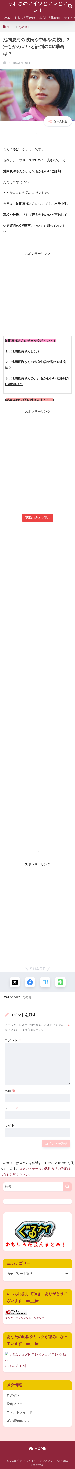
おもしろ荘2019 (25, 17)
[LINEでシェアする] (60, 982)
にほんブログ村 (16, 1366)
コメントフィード (19, 1412)
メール (11, 1108)
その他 (26, 997)
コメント (13, 1040)
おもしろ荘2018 (49, 17)
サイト (9, 1125)
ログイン (13, 1395)
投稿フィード (16, 1404)
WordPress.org (18, 1420)
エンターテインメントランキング (24, 1318)
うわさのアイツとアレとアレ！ (38, 6)
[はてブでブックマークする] (45, 982)
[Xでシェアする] (15, 982)
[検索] (67, 1186)
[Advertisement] (37, 294)
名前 (10, 1090)
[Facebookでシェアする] (30, 982)
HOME (39, 1448)
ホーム (6, 17)
